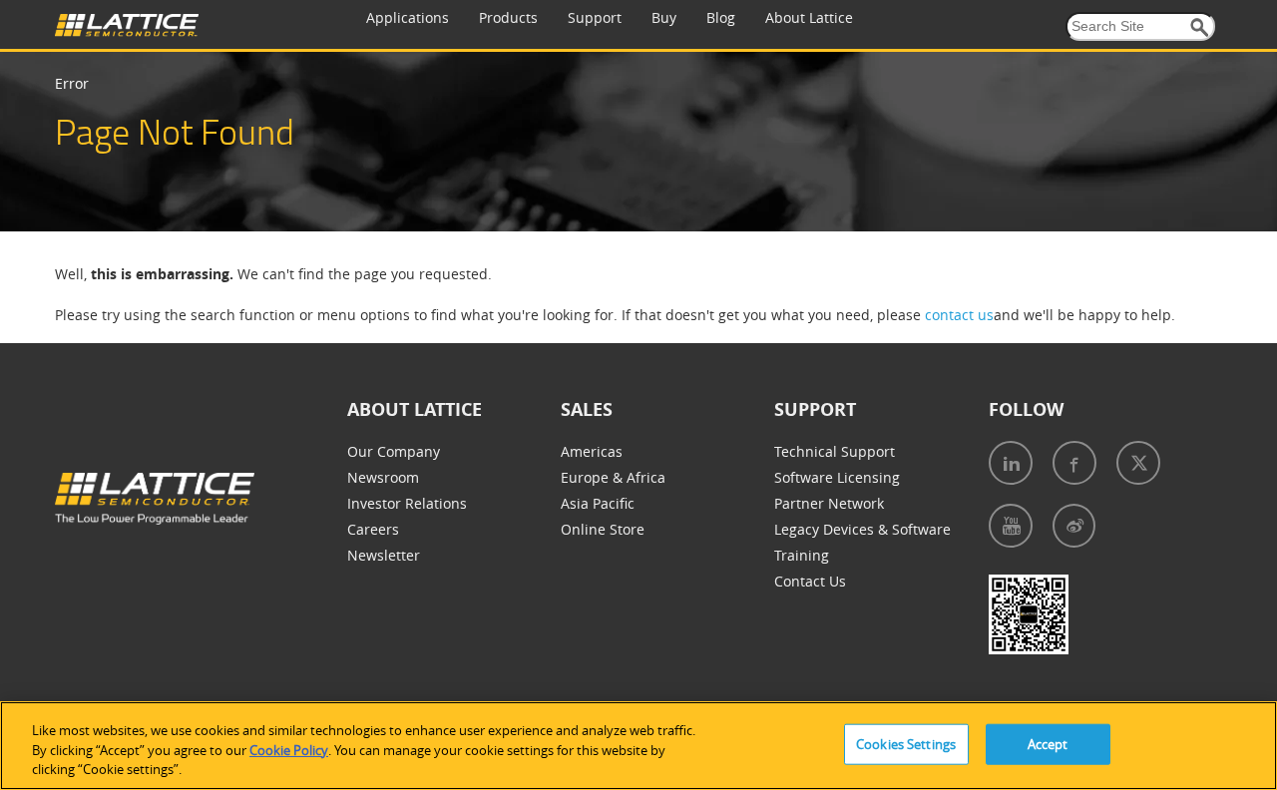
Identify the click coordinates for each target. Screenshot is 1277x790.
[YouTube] (1011, 526)
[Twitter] (1138, 463)
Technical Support (834, 451)
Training (801, 555)
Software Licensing (837, 477)
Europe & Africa (613, 477)
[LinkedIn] (1011, 463)
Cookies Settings (906, 743)
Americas (592, 451)
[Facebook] (1074, 463)
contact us (959, 314)
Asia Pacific (598, 503)
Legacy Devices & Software (862, 529)
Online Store (602, 529)
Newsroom (383, 477)
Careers (373, 529)
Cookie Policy (288, 750)
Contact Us (810, 581)
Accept (1048, 743)
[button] (1199, 27)
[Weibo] (1074, 526)
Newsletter (383, 555)
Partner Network (829, 503)
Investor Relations (407, 503)
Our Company (393, 451)
